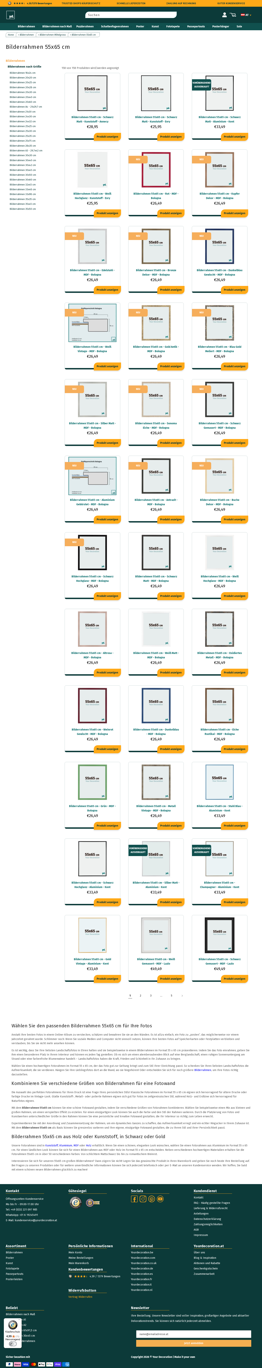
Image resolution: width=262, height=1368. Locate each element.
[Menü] (19, 1320)
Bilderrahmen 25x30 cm (23, 131)
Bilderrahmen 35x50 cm (23, 208)
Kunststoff (51, 1145)
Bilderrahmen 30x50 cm (23, 174)
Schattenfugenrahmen (115, 26)
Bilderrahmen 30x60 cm (23, 179)
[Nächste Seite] (182, 996)
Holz (88, 1145)
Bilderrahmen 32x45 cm (23, 184)
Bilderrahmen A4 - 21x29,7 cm (26, 106)
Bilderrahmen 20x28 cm (23, 87)
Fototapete (173, 26)
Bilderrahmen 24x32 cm (23, 121)
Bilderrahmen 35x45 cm (23, 203)
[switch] (13, 1344)
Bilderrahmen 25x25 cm (23, 126)
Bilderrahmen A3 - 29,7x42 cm (26, 150)
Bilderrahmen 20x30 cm (23, 92)
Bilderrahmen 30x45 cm (23, 170)
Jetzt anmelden (193, 1343)
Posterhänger (220, 26)
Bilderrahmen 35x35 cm (23, 199)
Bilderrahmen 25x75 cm (22, 140)
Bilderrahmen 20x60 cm (23, 101)
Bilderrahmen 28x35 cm (23, 145)
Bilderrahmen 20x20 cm (23, 77)
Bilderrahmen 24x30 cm (23, 116)
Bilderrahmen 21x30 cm (22, 111)
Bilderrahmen (26, 26)
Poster (140, 26)
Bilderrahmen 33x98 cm (23, 194)
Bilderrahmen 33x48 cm (23, 189)
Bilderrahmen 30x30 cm (23, 155)
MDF (76, 1145)
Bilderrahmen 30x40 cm (23, 160)
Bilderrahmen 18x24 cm (22, 72)
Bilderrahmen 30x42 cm (23, 165)
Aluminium (65, 1145)
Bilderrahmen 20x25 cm (23, 82)
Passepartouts (196, 26)
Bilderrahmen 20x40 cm (23, 97)
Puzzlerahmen (85, 26)
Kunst (155, 26)
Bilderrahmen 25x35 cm (23, 136)
